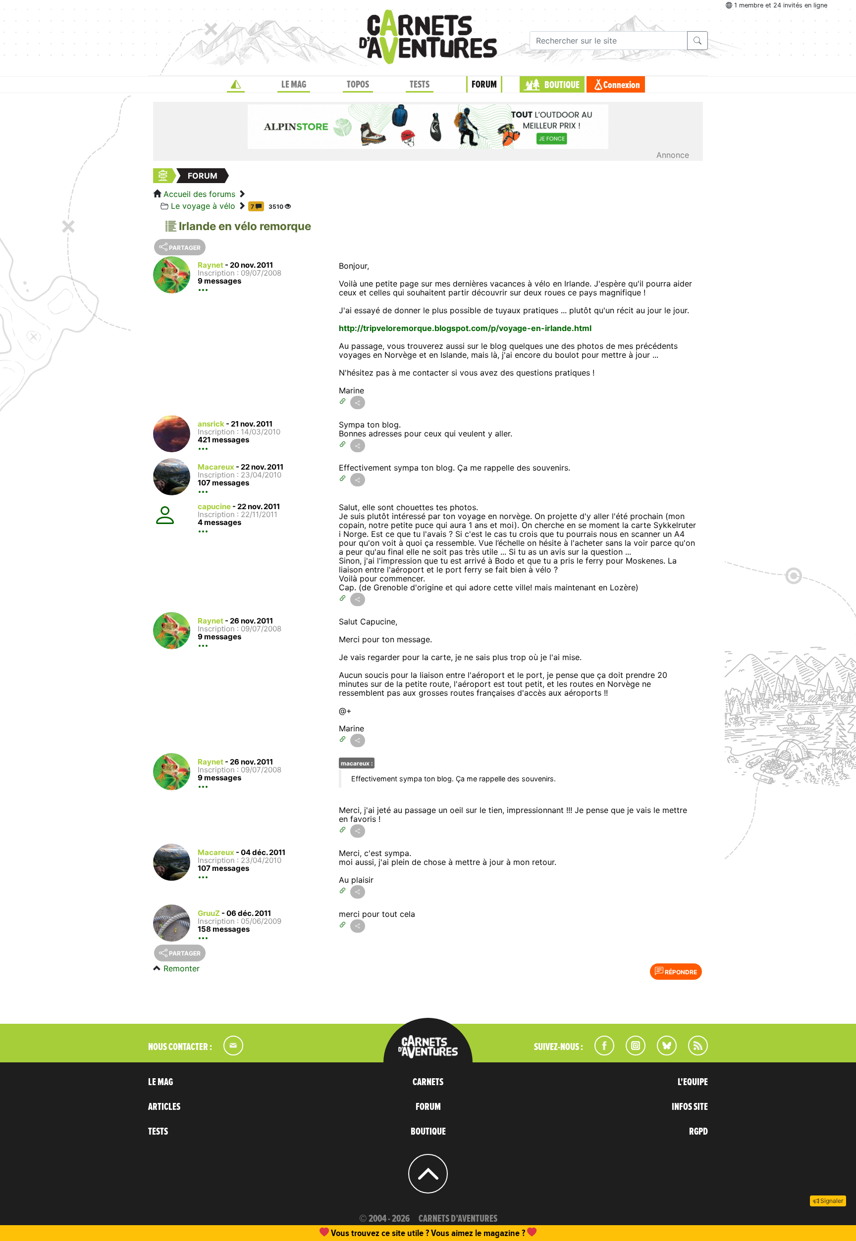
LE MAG (293, 85)
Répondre (680, 972)
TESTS (419, 85)
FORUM (484, 85)
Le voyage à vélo (203, 206)
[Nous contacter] (228, 1052)
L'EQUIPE (693, 1082)
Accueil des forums (199, 194)
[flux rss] (693, 1052)
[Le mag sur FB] (600, 1052)
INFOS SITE (690, 1107)
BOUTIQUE (562, 85)
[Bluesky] (662, 1052)
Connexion (621, 85)
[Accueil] (236, 84)
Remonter (181, 968)
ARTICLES (164, 1107)
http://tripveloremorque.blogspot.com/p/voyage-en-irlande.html (465, 328)
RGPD (698, 1132)
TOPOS (358, 85)
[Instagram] (631, 1052)
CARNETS (428, 1082)
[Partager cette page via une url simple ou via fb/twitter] (357, 402)
